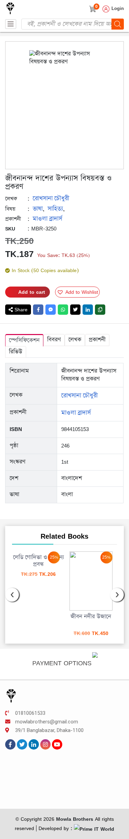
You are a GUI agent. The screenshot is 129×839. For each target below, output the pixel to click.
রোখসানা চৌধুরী (51, 198)
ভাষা (38, 209)
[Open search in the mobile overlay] (72, 24)
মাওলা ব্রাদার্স (47, 219)
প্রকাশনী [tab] (97, 340)
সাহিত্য (55, 209)
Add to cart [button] (63, 598)
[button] (77, 292)
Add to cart (31, 291)
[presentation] (12, 595)
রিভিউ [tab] (15, 352)
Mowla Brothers (73, 818)
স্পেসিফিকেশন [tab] (24, 340)
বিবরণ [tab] (54, 340)
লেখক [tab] (74, 340)
